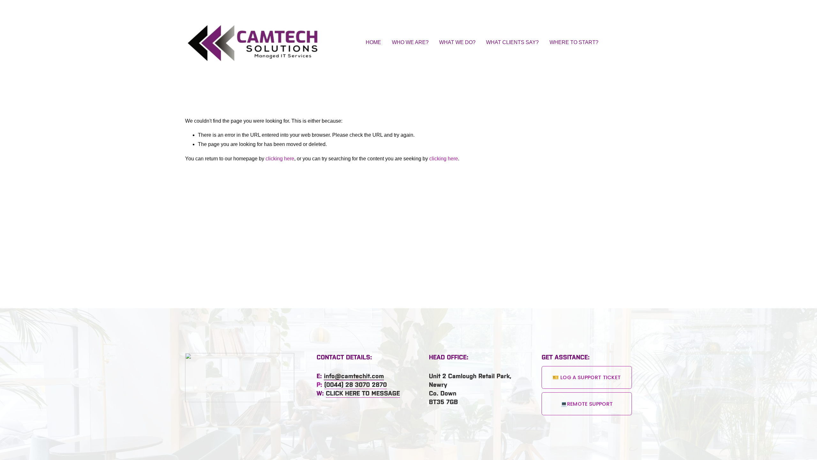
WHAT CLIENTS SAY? (512, 42)
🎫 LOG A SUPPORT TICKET (586, 377)
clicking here (280, 158)
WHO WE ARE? (410, 42)
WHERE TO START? (574, 42)
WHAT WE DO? (457, 42)
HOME (373, 42)
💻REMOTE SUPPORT (587, 404)
